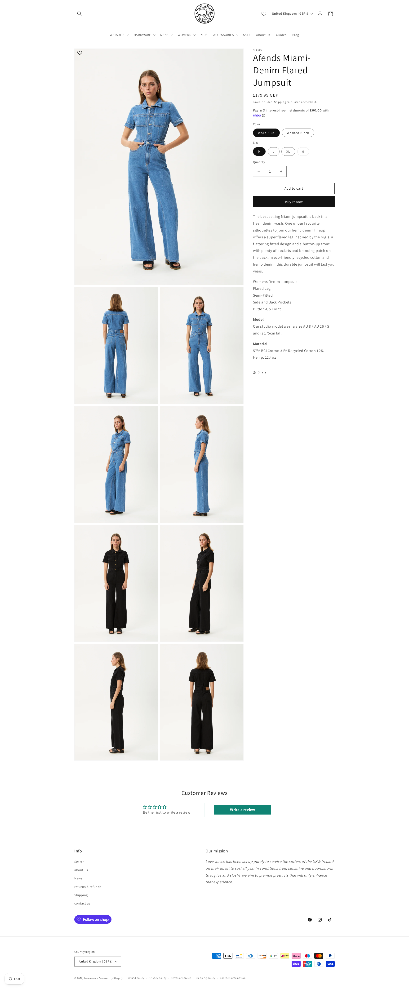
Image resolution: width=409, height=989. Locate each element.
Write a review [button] (242, 809)
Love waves (91, 978)
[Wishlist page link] (264, 13)
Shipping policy (205, 978)
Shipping (280, 102)
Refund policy (136, 978)
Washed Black (298, 133)
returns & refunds (87, 887)
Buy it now (294, 202)
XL (288, 151)
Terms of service (181, 978)
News (78, 878)
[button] (79, 14)
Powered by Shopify (110, 978)
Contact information (232, 978)
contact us (82, 903)
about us (81, 870)
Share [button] (262, 372)
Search (79, 862)
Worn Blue (266, 133)
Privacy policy (157, 978)
